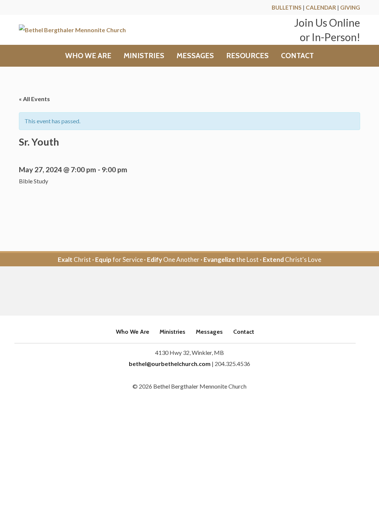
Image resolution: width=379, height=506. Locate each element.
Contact (297, 56)
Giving (350, 7)
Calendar (321, 7)
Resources (247, 56)
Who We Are (88, 56)
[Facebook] (179, 291)
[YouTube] (199, 291)
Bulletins (287, 7)
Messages (195, 56)
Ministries (144, 56)
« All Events (34, 98)
